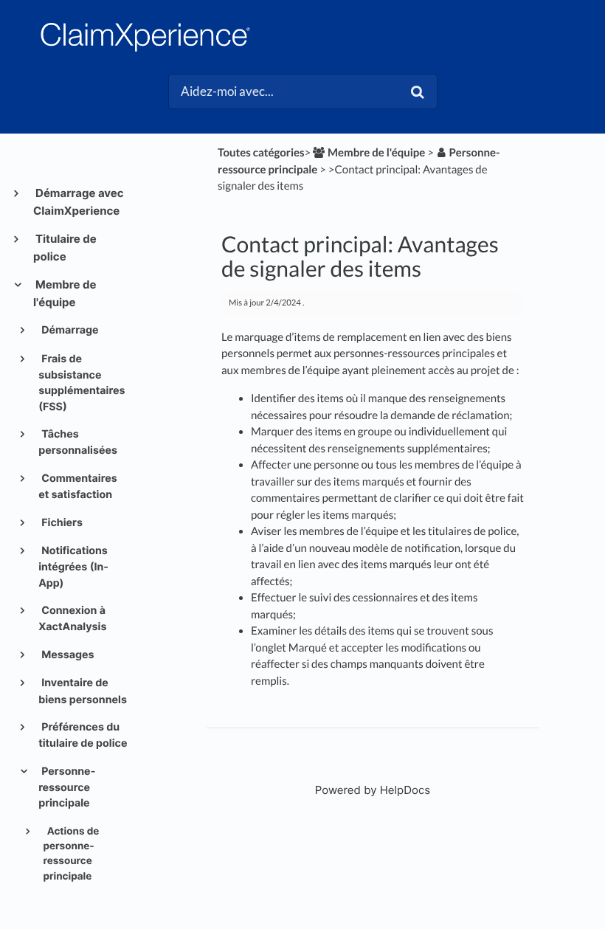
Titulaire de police (65, 247)
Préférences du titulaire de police (82, 735)
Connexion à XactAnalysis (72, 618)
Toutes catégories (261, 152)
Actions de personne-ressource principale (72, 854)
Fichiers (61, 523)
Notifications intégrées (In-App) (73, 567)
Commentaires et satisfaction (77, 486)
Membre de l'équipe (65, 293)
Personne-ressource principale (66, 787)
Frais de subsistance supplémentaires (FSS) (81, 383)
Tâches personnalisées (77, 442)
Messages (66, 655)
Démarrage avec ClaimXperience (78, 202)
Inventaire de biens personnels (82, 691)
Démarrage (69, 330)
